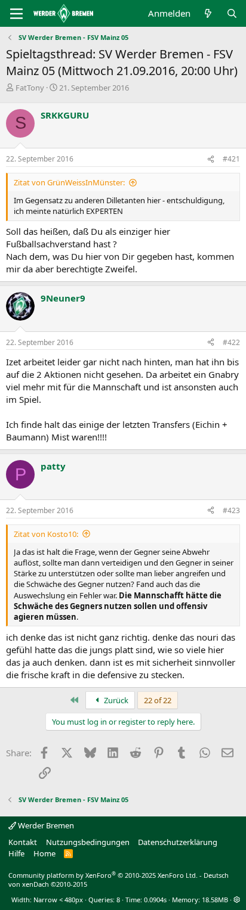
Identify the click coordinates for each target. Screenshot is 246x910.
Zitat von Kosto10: (46, 534)
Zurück (115, 700)
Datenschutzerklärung (177, 842)
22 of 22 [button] (157, 700)
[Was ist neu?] (208, 13)
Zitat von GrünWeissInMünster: (69, 182)
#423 (231, 510)
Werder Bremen (45, 825)
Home (44, 853)
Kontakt (22, 842)
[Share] (211, 159)
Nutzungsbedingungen (88, 842)
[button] (236, 899)
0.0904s (155, 899)
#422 (231, 342)
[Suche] (232, 13)
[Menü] (16, 14)
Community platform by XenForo (103, 875)
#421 (231, 159)
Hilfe (16, 853)
